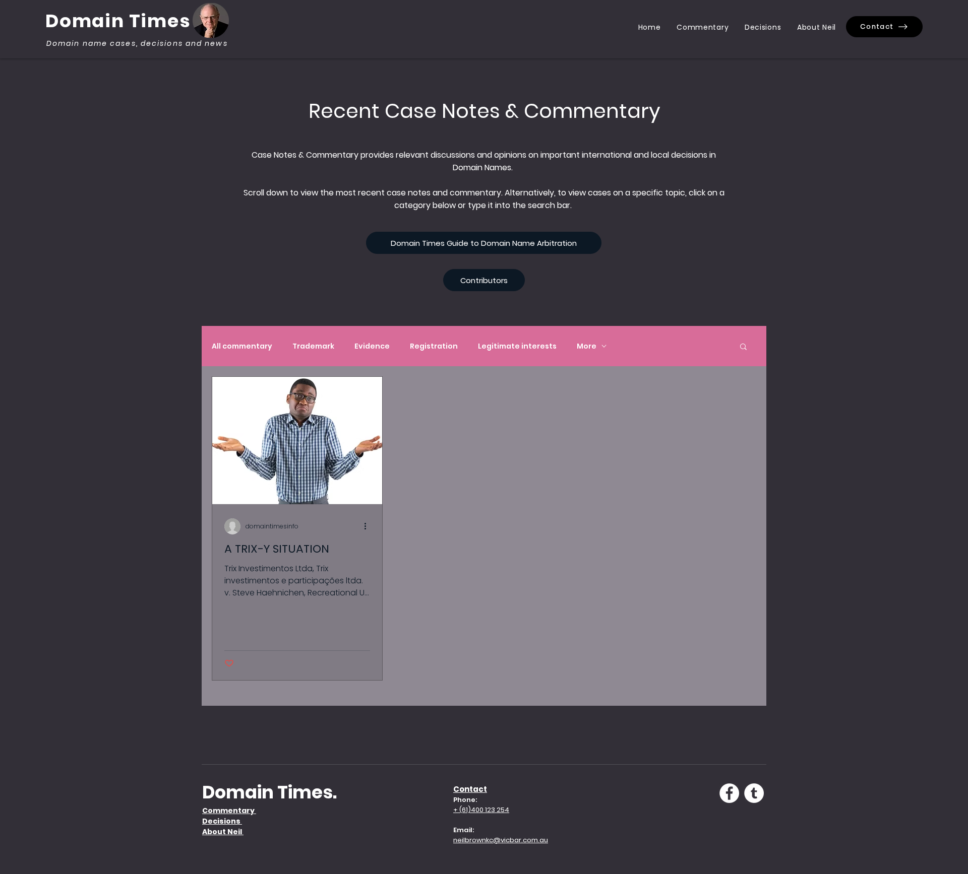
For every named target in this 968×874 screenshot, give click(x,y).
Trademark (313, 346)
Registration (434, 346)
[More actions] (368, 526)
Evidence (372, 346)
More (586, 346)
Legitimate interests (517, 346)
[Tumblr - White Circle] (754, 793)
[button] (743, 347)
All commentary (242, 346)
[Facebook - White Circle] (729, 793)
